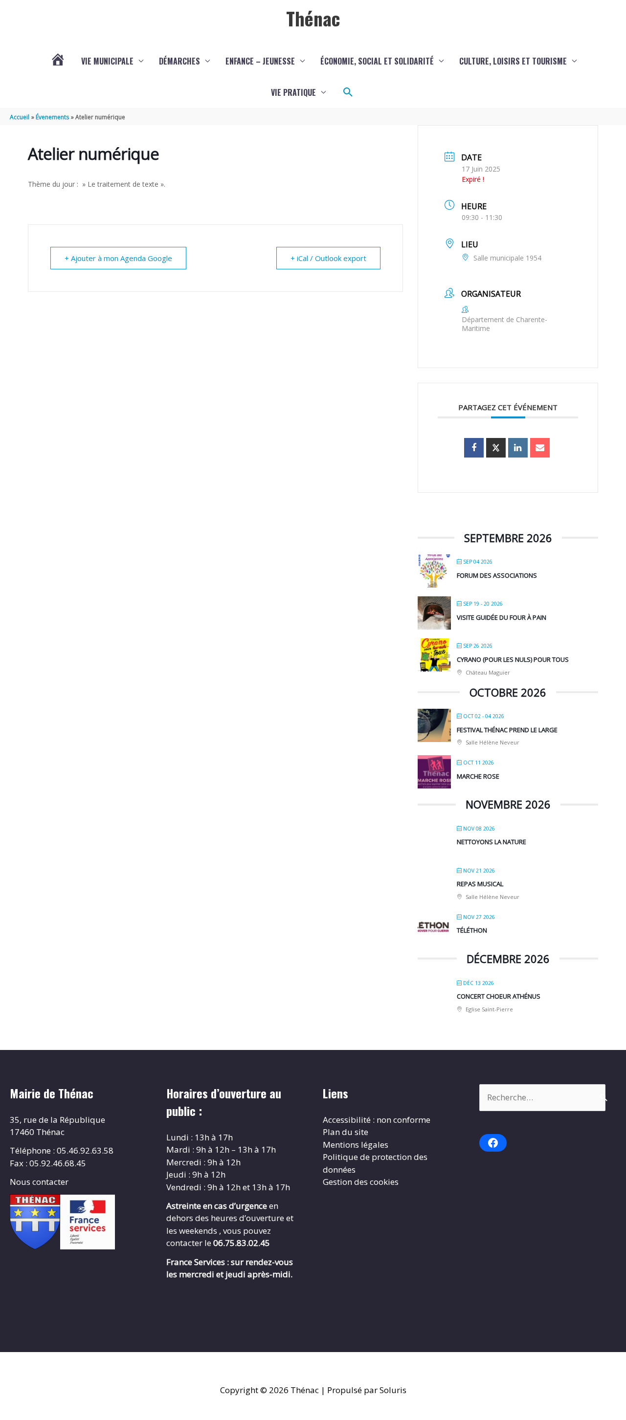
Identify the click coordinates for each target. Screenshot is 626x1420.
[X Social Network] (496, 448)
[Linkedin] (518, 448)
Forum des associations (497, 575)
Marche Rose (478, 776)
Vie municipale (107, 61)
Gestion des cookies (361, 1181)
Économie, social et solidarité (377, 61)
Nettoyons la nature (491, 841)
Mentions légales (355, 1144)
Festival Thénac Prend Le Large (507, 729)
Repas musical (480, 883)
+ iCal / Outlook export (328, 258)
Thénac (313, 18)
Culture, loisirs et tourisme (513, 61)
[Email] (540, 448)
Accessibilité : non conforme (376, 1119)
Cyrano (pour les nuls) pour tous (513, 659)
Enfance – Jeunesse (260, 61)
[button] (348, 92)
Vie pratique (293, 92)
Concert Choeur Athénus (498, 996)
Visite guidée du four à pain (501, 617)
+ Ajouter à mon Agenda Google (118, 258)
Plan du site (345, 1131)
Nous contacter (39, 1181)
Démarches (179, 61)
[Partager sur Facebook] (474, 448)
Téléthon (472, 930)
